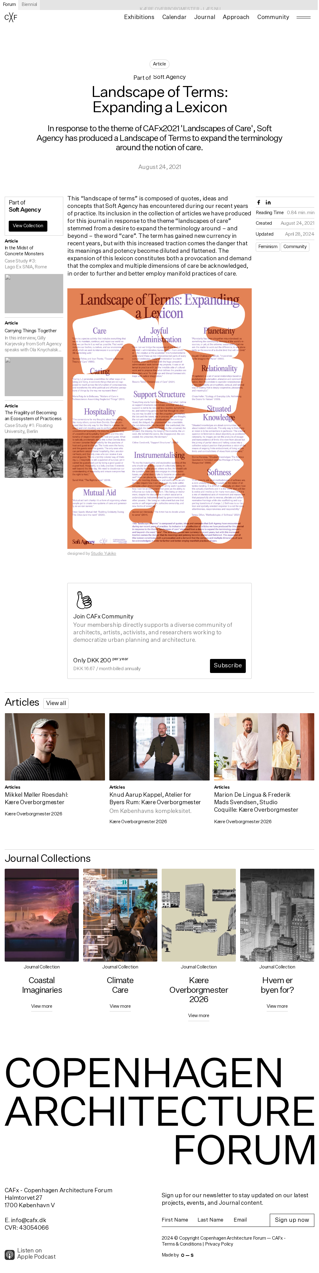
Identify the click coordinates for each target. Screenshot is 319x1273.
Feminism (267, 247)
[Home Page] (11, 17)
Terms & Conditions (182, 1244)
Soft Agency (169, 77)
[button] (139, 17)
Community (295, 247)
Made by (177, 1255)
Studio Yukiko (103, 553)
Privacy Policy (219, 1244)
